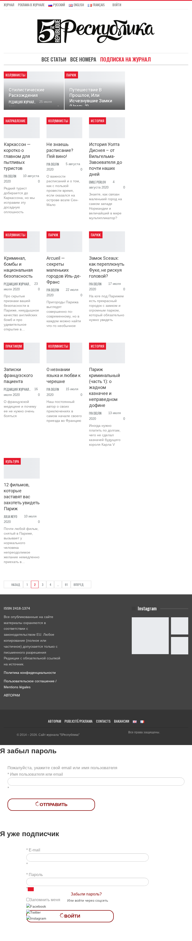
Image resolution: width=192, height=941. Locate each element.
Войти (116, 4)
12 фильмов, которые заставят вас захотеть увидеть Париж (22, 496)
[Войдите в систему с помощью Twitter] (33, 912)
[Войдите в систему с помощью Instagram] (36, 918)
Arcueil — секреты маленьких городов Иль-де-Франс (63, 270)
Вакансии (121, 721)
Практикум (14, 346)
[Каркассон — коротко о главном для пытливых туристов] (22, 127)
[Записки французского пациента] (22, 353)
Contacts (103, 721)
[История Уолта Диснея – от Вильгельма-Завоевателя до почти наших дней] (107, 127)
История (97, 120)
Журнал (9, 4)
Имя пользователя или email (36, 774)
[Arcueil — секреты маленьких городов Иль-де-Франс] (64, 241)
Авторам (54, 721)
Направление (16, 120)
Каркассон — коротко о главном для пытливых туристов (17, 156)
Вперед (79, 584)
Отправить (54, 804)
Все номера (83, 59)
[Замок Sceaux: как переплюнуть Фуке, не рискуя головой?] (107, 241)
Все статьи (54, 59)
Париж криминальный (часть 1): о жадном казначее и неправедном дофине (104, 387)
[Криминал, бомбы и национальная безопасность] (22, 241)
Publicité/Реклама (78, 721)
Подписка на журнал (125, 59)
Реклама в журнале (31, 4)
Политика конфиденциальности (30, 673)
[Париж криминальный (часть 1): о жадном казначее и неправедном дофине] (107, 353)
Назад (15, 584)
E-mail (34, 850)
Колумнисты (15, 74)
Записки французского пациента (18, 375)
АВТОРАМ (12, 695)
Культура (12, 461)
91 (66, 584)
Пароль (36, 875)
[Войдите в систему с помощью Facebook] (36, 906)
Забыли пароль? (86, 894)
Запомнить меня (45, 900)
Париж (71, 74)
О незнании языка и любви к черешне (63, 375)
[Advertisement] (162, 96)
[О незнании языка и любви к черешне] (64, 353)
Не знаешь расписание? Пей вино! (59, 150)
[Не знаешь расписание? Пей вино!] (64, 127)
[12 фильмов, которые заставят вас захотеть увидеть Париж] (22, 468)
